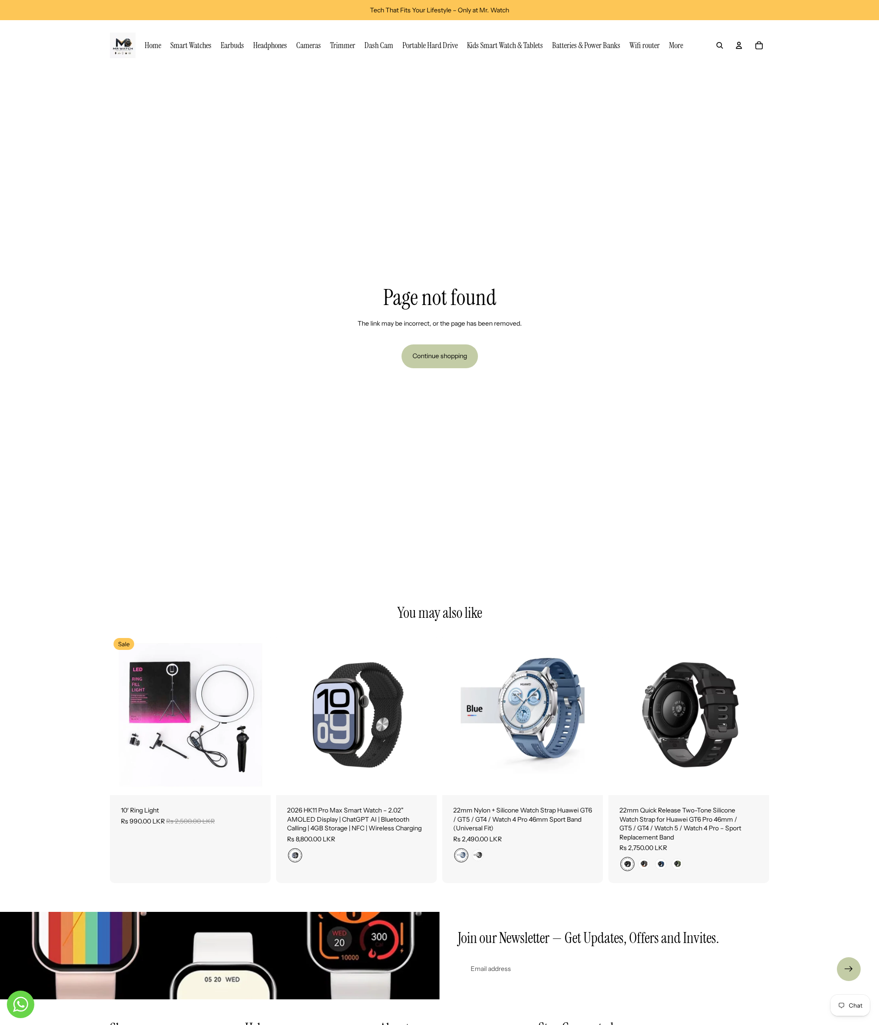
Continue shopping (439, 356)
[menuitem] (676, 45)
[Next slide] (257, 714)
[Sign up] (849, 969)
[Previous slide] (123, 714)
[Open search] (720, 45)
